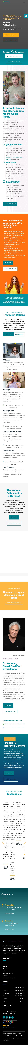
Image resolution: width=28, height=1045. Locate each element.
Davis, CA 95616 (9, 925)
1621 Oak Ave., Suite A (11, 923)
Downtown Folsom (18, 297)
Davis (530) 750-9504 (14, 61)
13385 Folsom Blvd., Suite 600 (13, 907)
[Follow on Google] (12, 1017)
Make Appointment (10, 204)
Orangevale (14, 300)
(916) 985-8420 (9, 913)
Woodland (14, 304)
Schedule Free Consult (11, 35)
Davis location (11, 301)
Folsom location (11, 296)
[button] (10, 1024)
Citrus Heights (10, 297)
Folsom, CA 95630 (10, 910)
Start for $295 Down (10, 40)
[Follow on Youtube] (10, 1017)
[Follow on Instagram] (7, 1017)
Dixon (22, 301)
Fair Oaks (13, 298)
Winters (23, 302)
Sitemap (10, 1035)
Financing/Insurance (8, 973)
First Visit (5, 968)
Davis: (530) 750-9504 (9, 1013)
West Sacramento (16, 302)
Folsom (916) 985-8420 (14, 56)
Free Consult (19, 334)
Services (5, 964)
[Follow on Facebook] (4, 1017)
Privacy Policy (15, 1035)
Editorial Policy (9, 1038)
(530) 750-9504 (9, 929)
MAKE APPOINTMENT (14, 603)
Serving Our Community (9, 978)
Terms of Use (17, 1038)
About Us (5, 966)
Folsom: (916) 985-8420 (9, 1011)
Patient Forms (6, 971)
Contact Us (5, 975)
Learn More (8, 262)
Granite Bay (19, 298)
